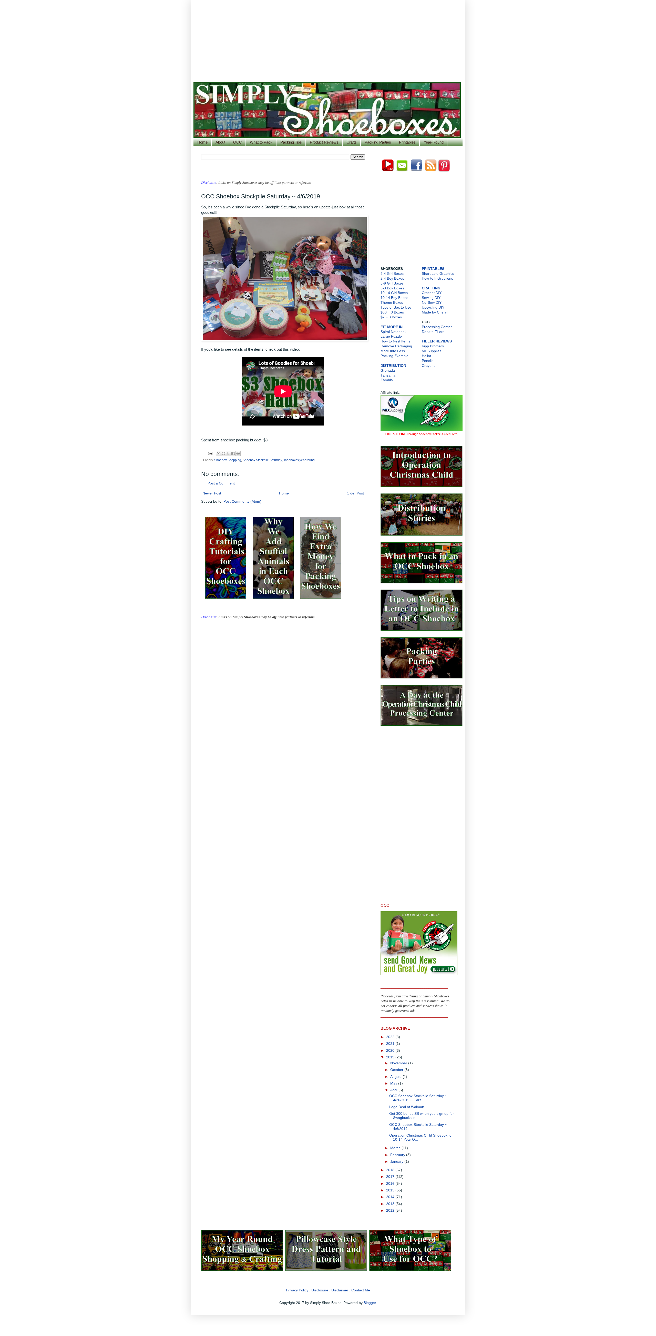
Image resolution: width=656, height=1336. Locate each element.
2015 (390, 1190)
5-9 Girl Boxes (392, 283)
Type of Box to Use (396, 307)
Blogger (370, 1303)
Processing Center (437, 327)
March (396, 1148)
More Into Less (393, 351)
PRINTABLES (433, 269)
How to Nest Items (395, 341)
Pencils (427, 361)
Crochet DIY (432, 293)
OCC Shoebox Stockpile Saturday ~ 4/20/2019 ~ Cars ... (418, 1098)
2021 (390, 1044)
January (397, 1161)
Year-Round (434, 142)
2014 (390, 1197)
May (394, 1083)
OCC (237, 142)
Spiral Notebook (393, 332)
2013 (390, 1204)
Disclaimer (339, 1290)
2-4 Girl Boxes (392, 274)
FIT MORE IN (392, 327)
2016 (390, 1184)
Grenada (388, 370)
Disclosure (319, 1290)
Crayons (428, 366)
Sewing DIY (431, 298)
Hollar (426, 356)
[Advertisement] (328, 38)
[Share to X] (228, 453)
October (397, 1070)
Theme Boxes (392, 303)
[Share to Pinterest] (238, 453)
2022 (390, 1037)
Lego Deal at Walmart (406, 1107)
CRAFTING (431, 288)
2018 (390, 1170)
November (399, 1063)
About (220, 142)
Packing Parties (378, 142)
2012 (390, 1210)
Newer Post (211, 493)
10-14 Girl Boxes (394, 293)
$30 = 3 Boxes (392, 312)
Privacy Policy (297, 1290)
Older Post (355, 493)
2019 (390, 1057)
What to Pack (261, 142)
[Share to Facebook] (233, 453)
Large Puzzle (391, 336)
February (398, 1155)
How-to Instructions (437, 278)
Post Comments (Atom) (242, 501)
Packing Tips (291, 142)
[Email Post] (209, 453)
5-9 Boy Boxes (392, 288)
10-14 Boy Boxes (394, 298)
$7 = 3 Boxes (391, 317)
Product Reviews (324, 142)
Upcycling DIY (433, 307)
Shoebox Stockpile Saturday (262, 460)
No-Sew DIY (432, 303)
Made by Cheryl (434, 312)
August (396, 1077)
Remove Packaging (396, 346)
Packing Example (394, 356)
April (394, 1090)
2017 (390, 1177)
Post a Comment (221, 483)
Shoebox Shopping (227, 460)
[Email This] (218, 453)
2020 (390, 1050)
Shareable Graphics (438, 274)
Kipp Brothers (433, 346)
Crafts (351, 142)
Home (202, 142)
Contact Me (360, 1290)
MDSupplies (431, 351)
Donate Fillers (433, 332)
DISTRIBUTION (393, 366)
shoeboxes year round (299, 460)
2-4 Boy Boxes (392, 278)
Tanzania (388, 375)
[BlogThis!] (223, 453)
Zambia (387, 380)
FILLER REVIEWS (437, 341)
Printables (407, 142)
